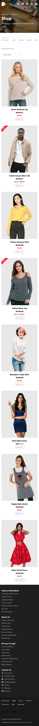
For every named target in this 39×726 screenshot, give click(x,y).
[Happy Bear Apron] (20, 477)
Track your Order (7, 602)
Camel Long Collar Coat (19, 175)
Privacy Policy (6, 649)
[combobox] (12, 54)
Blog (13, 704)
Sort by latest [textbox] (7, 54)
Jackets (29, 40)
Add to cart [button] (19, 119)
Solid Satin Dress (19, 441)
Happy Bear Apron (19, 504)
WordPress (28, 722)
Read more (19, 318)
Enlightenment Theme (15, 722)
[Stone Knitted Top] (20, 82)
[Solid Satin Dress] (20, 414)
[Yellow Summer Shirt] (20, 215)
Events (21, 700)
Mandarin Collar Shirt (19, 374)
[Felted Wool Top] (20, 281)
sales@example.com (10, 682)
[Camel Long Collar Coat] (20, 149)
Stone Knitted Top (19, 109)
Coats (14, 40)
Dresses (21, 40)
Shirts (36, 40)
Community (5, 704)
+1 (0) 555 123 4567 (9, 676)
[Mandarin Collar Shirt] (20, 347)
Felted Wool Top (19, 308)
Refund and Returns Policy (9, 605)
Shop (8, 14)
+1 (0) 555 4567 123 (9, 679)
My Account (5, 700)
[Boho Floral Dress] (20, 543)
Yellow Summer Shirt (19, 242)
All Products (5, 40)
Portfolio (29, 700)
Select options (19, 580)
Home (3, 14)
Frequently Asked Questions (10, 594)
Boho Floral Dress (19, 570)
